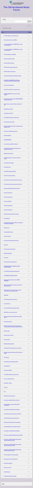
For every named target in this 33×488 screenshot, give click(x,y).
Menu (4, 19)
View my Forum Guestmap (18, 2)
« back (3, 483)
